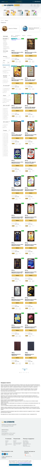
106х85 (5, 145)
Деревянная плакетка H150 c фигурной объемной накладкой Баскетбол (31, 135)
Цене (12, 35)
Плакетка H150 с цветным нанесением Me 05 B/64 (17, 135)
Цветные (5, 117)
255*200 (5, 140)
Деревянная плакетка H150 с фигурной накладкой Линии (17, 190)
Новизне (23, 35)
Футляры (4, 52)
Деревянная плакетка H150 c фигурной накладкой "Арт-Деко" (17, 272)
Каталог (17, 5)
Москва (3, 1)
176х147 (5, 149)
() (6, 71)
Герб (4, 98)
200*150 (5, 137)
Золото (5, 112)
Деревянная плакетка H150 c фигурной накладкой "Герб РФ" (17, 217)
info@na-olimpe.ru (4, 431)
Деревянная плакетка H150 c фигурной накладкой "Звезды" (31, 300)
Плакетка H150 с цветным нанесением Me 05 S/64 (30, 80)
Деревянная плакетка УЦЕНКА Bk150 (29, 355)
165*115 (5, 133)
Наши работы (19, 1)
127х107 (5, 146)
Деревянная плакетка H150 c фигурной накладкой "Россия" (31, 217)
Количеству (29, 35)
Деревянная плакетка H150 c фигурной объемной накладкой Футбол (17, 163)
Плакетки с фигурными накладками (5, 43)
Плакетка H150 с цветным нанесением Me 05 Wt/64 (30, 108)
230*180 (5, 138)
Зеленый (5, 111)
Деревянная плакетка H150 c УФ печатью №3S (17, 53)
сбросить (7, 57)
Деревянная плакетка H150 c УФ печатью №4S (17, 80)
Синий (5, 116)
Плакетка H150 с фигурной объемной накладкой (30, 162)
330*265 (5, 142)
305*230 (5, 141)
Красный (5, 113)
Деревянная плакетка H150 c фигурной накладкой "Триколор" (31, 272)
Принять (20, 464)
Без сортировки (13, 36)
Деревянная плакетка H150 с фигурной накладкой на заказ (31, 327)
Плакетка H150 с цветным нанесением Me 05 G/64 (17, 108)
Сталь (5, 82)
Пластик (5, 81)
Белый (5, 108)
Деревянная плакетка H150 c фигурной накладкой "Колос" (31, 245)
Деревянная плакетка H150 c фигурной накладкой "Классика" (31, 190)
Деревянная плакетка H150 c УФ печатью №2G (31, 53)
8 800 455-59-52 (37, 1)
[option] (6, 12)
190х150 (5, 150)
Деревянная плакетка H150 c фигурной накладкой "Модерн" (17, 300)
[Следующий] (40, 28)
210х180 (5, 153)
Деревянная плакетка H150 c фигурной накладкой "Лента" (17, 245)
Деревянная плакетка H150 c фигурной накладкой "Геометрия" (17, 327)
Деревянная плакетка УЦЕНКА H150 (16, 355)
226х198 (5, 154)
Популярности (17, 35)
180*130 (5, 136)
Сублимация (6, 88)
